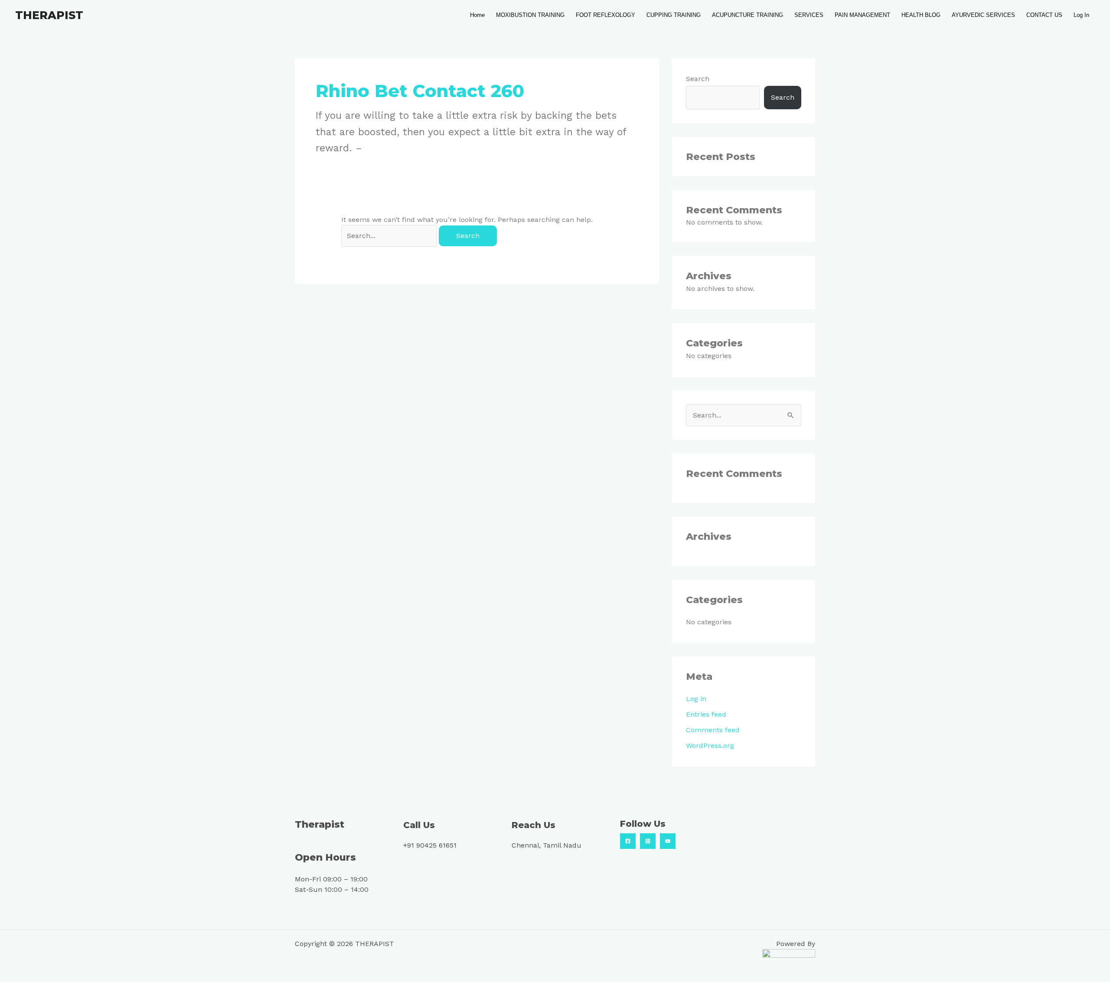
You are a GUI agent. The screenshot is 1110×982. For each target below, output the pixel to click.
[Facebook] (628, 841)
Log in (696, 699)
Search (697, 79)
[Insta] (648, 841)
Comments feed (713, 730)
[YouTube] (668, 841)
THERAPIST (49, 15)
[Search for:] (390, 236)
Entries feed (706, 714)
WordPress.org (710, 745)
